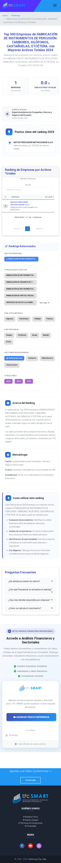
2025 (29, 381)
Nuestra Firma (31, 817)
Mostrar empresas (28, 178)
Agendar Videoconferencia (32, 717)
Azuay (34, 335)
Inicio (5, 15)
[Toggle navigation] (55, 5)
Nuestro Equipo (31, 820)
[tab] (30, 581)
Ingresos (9, 319)
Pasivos (50, 319)
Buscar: (28, 185)
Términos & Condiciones (31, 823)
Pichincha (22, 335)
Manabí (46, 335)
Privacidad (31, 826)
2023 (19, 381)
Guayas (9, 335)
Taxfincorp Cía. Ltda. (37, 859)
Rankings (15, 15)
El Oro (8, 342)
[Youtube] (30, 845)
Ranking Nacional (15, 358)
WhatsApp (13, 735)
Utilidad (37, 319)
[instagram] (39, 845)
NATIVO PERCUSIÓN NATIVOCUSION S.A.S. (20, 203)
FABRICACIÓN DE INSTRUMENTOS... (22, 259)
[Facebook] (22, 845)
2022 (8, 381)
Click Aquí (30, 780)
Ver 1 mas (44, 303)
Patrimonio (23, 319)
